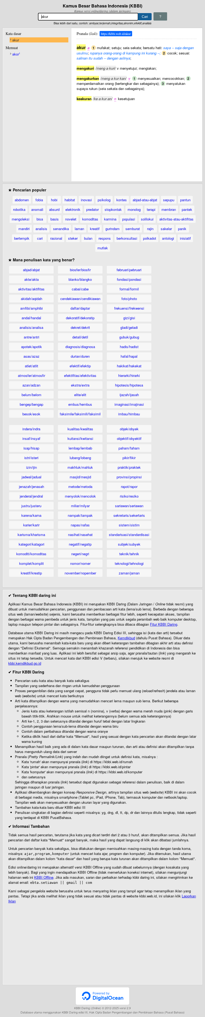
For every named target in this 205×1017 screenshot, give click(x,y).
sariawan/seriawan (129, 505)
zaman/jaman (129, 572)
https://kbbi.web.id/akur (116, 33)
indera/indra (31, 428)
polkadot (149, 238)
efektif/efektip (80, 365)
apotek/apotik (31, 346)
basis (54, 219)
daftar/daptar (80, 308)
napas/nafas (80, 524)
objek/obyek (129, 428)
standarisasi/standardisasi (129, 534)
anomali (37, 209)
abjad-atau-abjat (145, 199)
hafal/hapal (129, 356)
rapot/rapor (129, 486)
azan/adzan (31, 385)
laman (79, 228)
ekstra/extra (80, 385)
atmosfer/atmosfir (31, 375)
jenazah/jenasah (31, 486)
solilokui (147, 219)
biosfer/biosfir (80, 269)
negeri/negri (80, 553)
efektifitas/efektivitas (80, 375)
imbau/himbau (129, 413)
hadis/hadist (129, 346)
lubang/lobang (80, 457)
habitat (70, 199)
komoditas (90, 219)
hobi (54, 199)
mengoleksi (20, 219)
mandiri (24, 228)
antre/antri (31, 337)
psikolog (104, 199)
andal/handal (31, 317)
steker (73, 238)
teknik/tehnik (129, 553)
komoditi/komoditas (31, 553)
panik (182, 228)
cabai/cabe (80, 288)
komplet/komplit (31, 563)
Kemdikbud (126, 637)
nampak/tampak (80, 515)
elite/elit (80, 394)
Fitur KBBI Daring (163, 624)
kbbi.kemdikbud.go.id (24, 663)
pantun (185, 199)
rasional (56, 238)
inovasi (86, 199)
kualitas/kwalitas (80, 428)
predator (92, 209)
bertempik (21, 238)
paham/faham (129, 448)
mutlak (102, 247)
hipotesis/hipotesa (129, 385)
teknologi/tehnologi (129, 563)
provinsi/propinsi (129, 476)
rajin (150, 228)
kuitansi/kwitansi (80, 438)
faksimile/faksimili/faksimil (80, 413)
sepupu (168, 199)
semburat (132, 228)
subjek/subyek (129, 544)
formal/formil (129, 288)
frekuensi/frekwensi (129, 308)
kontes (121, 199)
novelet (70, 219)
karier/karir (31, 524)
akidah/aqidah (31, 298)
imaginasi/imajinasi (129, 404)
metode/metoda (80, 486)
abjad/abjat (31, 269)
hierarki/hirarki (129, 375)
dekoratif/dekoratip (80, 317)
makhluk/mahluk (80, 467)
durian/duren (80, 356)
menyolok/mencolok (80, 496)
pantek (187, 209)
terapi (151, 209)
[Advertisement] (137, 138)
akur (15, 39)
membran (168, 209)
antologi (168, 238)
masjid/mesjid (80, 476)
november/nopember (80, 572)
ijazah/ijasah (129, 394)
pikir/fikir (129, 457)
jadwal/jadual (31, 476)
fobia (39, 199)
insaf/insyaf (31, 438)
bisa (40, 219)
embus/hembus (80, 404)
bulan (88, 238)
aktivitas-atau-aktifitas (176, 219)
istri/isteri (31, 457)
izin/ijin (31, 467)
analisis (41, 228)
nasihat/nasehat (80, 534)
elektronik (72, 209)
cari (40, 238)
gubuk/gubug (129, 337)
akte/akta (31, 279)
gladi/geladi (129, 327)
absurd (54, 209)
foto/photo (129, 298)
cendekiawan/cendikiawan (80, 298)
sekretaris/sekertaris (129, 515)
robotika (19, 209)
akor (16, 54)
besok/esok (31, 413)
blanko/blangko (80, 279)
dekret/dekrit (80, 327)
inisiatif (185, 238)
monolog (134, 209)
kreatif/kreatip (31, 572)
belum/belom (31, 394)
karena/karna (31, 515)
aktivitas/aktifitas (31, 288)
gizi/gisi (129, 317)
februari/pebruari (129, 269)
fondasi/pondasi (129, 279)
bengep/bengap (31, 404)
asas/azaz (31, 356)
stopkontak (113, 209)
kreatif (95, 228)
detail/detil (80, 337)
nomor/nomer (80, 563)
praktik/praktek (129, 467)
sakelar (166, 228)
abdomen (22, 199)
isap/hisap (31, 448)
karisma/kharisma (31, 534)
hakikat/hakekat (129, 365)
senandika (61, 228)
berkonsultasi (127, 238)
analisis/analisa (31, 327)
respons (104, 238)
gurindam (112, 228)
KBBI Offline (43, 877)
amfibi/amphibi (31, 308)
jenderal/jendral (31, 496)
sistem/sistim (129, 524)
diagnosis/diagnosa (80, 346)
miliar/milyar (80, 505)
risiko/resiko (129, 496)
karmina (110, 219)
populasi (128, 219)
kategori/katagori (31, 544)
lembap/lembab (80, 448)
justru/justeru (31, 505)
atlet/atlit (31, 365)
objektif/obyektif (129, 438)
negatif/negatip (80, 544)
